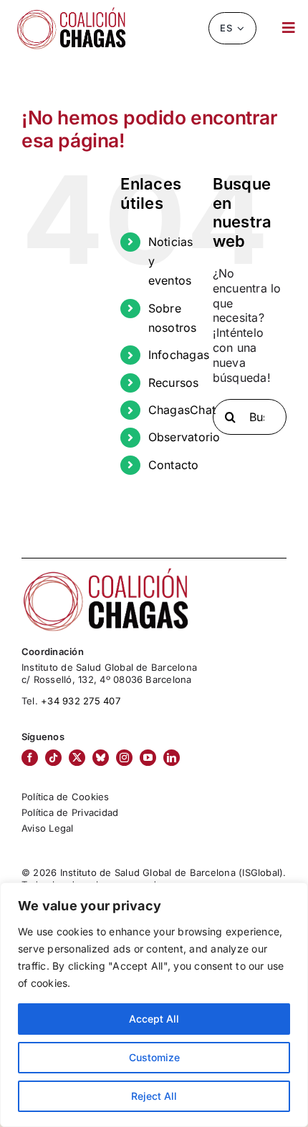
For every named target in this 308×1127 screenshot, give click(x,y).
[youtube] (148, 757)
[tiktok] (53, 757)
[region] (154, 1004)
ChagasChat (182, 410)
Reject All (154, 1096)
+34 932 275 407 (80, 701)
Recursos (173, 382)
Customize (154, 1057)
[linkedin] (171, 757)
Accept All (154, 1019)
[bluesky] (100, 757)
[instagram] (124, 757)
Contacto (173, 465)
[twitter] (77, 757)
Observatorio (184, 437)
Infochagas (178, 355)
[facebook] (29, 757)
